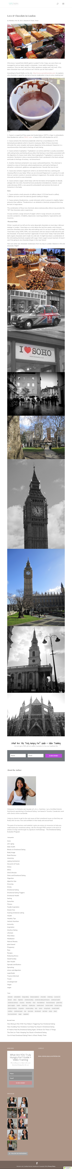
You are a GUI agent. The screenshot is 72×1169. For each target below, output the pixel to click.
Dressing (10, 884)
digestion (20, 1000)
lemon (40, 1008)
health (18, 1005)
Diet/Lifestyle (12, 873)
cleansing (10, 858)
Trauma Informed (13, 976)
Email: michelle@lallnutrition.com (49, 1056)
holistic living (58, 1005)
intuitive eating (29, 1008)
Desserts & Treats (29, 21)
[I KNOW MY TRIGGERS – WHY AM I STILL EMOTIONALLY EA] (23, 1135)
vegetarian (25, 1014)
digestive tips (11, 881)
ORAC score (28, 137)
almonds (10, 997)
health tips (24, 1005)
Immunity (10, 924)
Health (9, 916)
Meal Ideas (11, 936)
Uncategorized (12, 982)
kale (36, 1008)
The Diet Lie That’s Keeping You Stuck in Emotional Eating (26, 1032)
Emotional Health (13, 896)
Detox (9, 867)
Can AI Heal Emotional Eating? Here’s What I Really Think (26, 1035)
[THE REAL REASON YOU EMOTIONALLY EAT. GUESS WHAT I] (12, 1102)
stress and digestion (14, 970)
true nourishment (12, 1014)
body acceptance (34, 997)
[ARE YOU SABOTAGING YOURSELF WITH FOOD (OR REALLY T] (12, 1145)
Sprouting (10, 967)
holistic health (49, 1005)
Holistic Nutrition (13, 921)
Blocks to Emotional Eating (16, 850)
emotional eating (29, 1000)
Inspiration (10, 927)
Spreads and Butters (14, 965)
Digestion (10, 878)
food (34, 1002)
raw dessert (38, 1011)
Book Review (11, 855)
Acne (9, 841)
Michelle (11, 21)
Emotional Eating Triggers (16, 893)
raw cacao (30, 1011)
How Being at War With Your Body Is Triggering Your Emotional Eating (31, 1024)
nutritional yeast (18, 1011)
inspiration (21, 1008)
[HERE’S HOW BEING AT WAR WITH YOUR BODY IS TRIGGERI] (23, 1124)
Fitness (9, 904)
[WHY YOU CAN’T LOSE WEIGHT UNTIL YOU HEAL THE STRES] (12, 1124)
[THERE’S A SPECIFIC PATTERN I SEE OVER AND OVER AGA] (23, 1113)
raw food (45, 1011)
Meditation (11, 939)
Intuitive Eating (12, 930)
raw (25, 1011)
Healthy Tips (11, 919)
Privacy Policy (51, 1166)
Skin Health (11, 962)
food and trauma (50, 1002)
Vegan (9, 985)
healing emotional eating (15, 913)
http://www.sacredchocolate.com (44, 73)
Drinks (9, 887)
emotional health (55, 1000)
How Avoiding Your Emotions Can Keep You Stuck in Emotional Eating (30, 1027)
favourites (10, 901)
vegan (9, 987)
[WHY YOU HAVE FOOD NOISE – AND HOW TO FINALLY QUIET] (23, 1102)
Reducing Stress (12, 956)
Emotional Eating (13, 890)
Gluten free (11, 910)
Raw (8, 950)
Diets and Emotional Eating (16, 875)
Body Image (11, 852)
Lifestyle (10, 933)
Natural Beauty (12, 941)
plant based (11, 944)
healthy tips (32, 1005)
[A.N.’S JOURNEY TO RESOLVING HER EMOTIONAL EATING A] (12, 1113)
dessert (10, 1000)
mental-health (55, 1008)
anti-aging (10, 844)
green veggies (11, 1005)
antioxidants (17, 997)
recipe (50, 1011)
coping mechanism (13, 861)
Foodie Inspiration (13, 907)
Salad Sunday (11, 959)
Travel (36, 21)
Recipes (10, 953)
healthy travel (40, 1005)
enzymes (22, 1002)
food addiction (40, 1002)
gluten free (59, 1002)
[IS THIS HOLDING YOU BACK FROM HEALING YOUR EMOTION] (12, 1135)
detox (9, 870)
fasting (9, 898)
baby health (11, 847)
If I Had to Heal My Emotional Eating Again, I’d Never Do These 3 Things (31, 1030)
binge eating (25, 997)
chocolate (43, 997)
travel (55, 1011)
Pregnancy (10, 947)
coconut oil (57, 997)
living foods (47, 1008)
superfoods (11, 973)
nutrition (10, 1011)
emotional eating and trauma (42, 1000)
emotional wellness (13, 1002)
